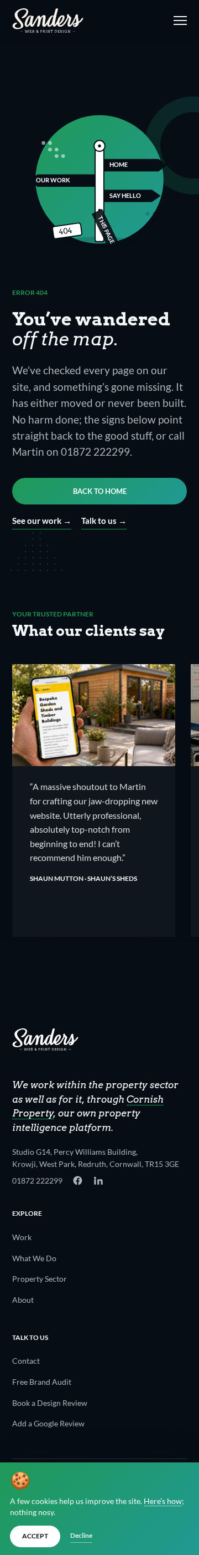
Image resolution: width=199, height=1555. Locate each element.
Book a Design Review (49, 1403)
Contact (26, 1360)
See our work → (41, 521)
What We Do (34, 1258)
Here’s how (163, 1501)
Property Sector (39, 1278)
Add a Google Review (48, 1423)
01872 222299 (37, 1180)
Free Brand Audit (41, 1381)
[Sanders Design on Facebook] (78, 1180)
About (23, 1299)
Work (22, 1237)
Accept (35, 1536)
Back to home (100, 491)
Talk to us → (104, 521)
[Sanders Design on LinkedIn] (98, 1180)
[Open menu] (178, 20)
